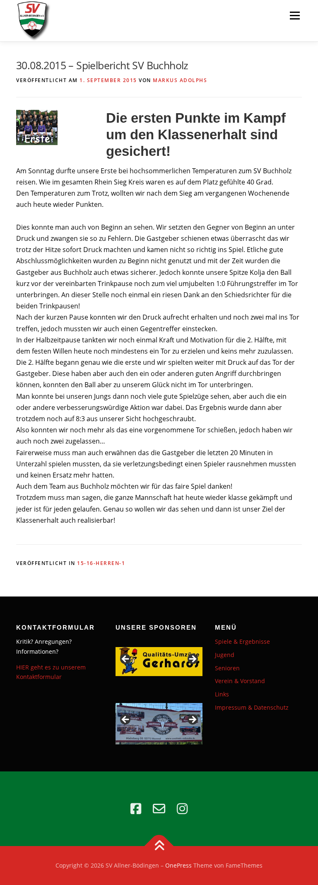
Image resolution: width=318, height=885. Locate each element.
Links (222, 694)
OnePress (178, 865)
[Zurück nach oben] (159, 846)
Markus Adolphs (180, 80)
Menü (294, 15)
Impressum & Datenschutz (252, 707)
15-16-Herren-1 (101, 563)
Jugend (224, 655)
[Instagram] (182, 809)
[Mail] (159, 809)
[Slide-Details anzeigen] (159, 661)
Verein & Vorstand (240, 681)
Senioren (227, 668)
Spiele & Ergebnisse (242, 641)
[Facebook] (136, 809)
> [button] (192, 659)
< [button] (126, 659)
